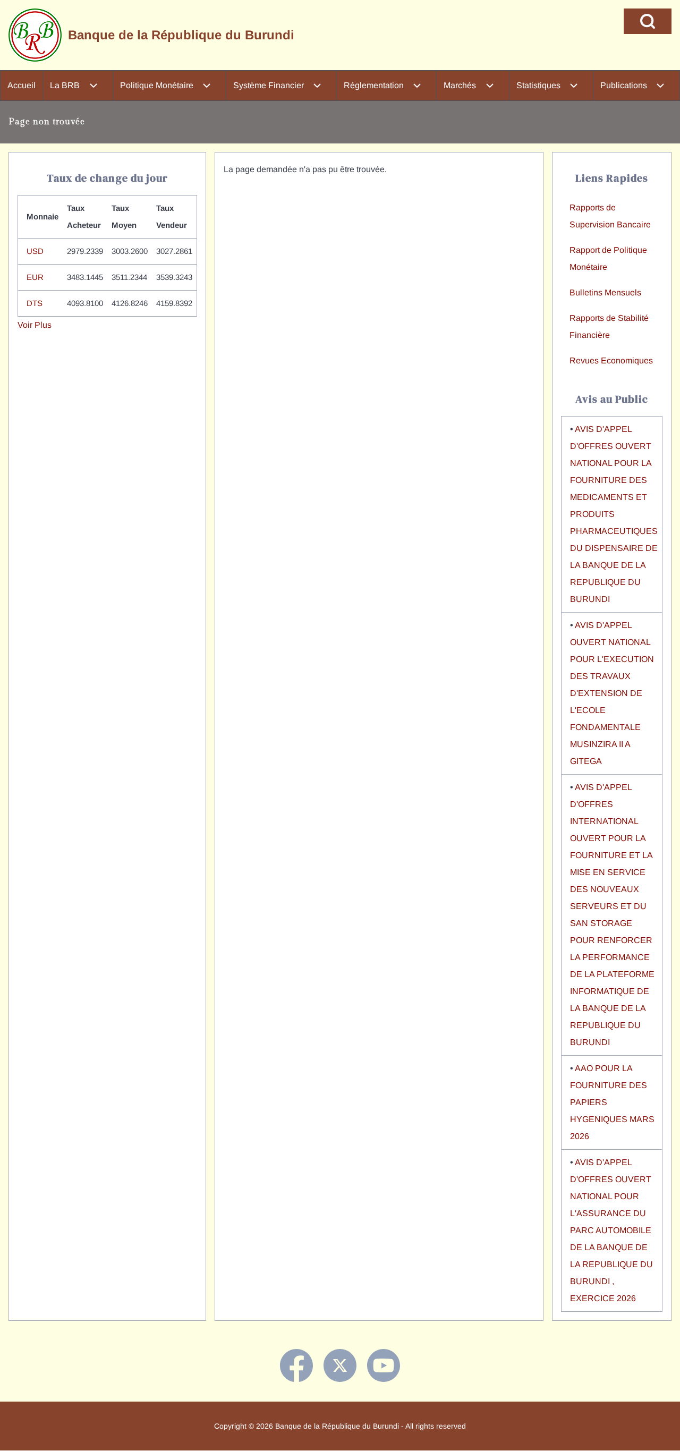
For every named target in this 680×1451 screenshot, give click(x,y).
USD (35, 251)
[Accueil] (35, 35)
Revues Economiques (611, 360)
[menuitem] (21, 85)
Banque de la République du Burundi (181, 35)
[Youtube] (383, 1365)
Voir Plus (35, 324)
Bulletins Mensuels (605, 292)
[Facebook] (296, 1365)
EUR (35, 277)
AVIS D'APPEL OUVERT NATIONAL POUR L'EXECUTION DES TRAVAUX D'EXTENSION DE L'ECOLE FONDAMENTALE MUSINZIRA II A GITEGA (612, 693)
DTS (34, 303)
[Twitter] (340, 1365)
